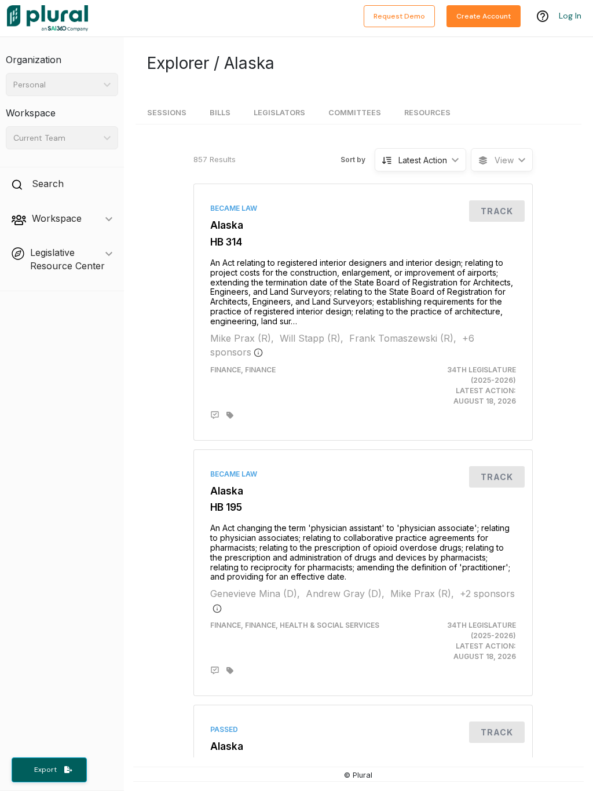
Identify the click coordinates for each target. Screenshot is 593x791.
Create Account (483, 16)
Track (497, 211)
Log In (570, 15)
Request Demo (399, 16)
